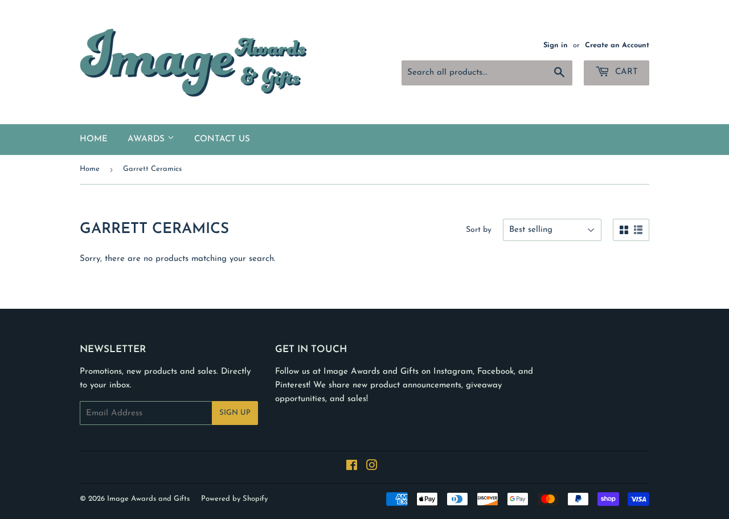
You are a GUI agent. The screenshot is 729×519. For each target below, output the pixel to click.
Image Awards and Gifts (148, 498)
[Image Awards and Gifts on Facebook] (352, 467)
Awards (147, 139)
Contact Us (222, 139)
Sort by (479, 230)
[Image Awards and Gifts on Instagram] (372, 467)
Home (94, 139)
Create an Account (617, 45)
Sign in (555, 45)
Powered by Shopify (234, 498)
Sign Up (235, 412)
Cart (625, 72)
